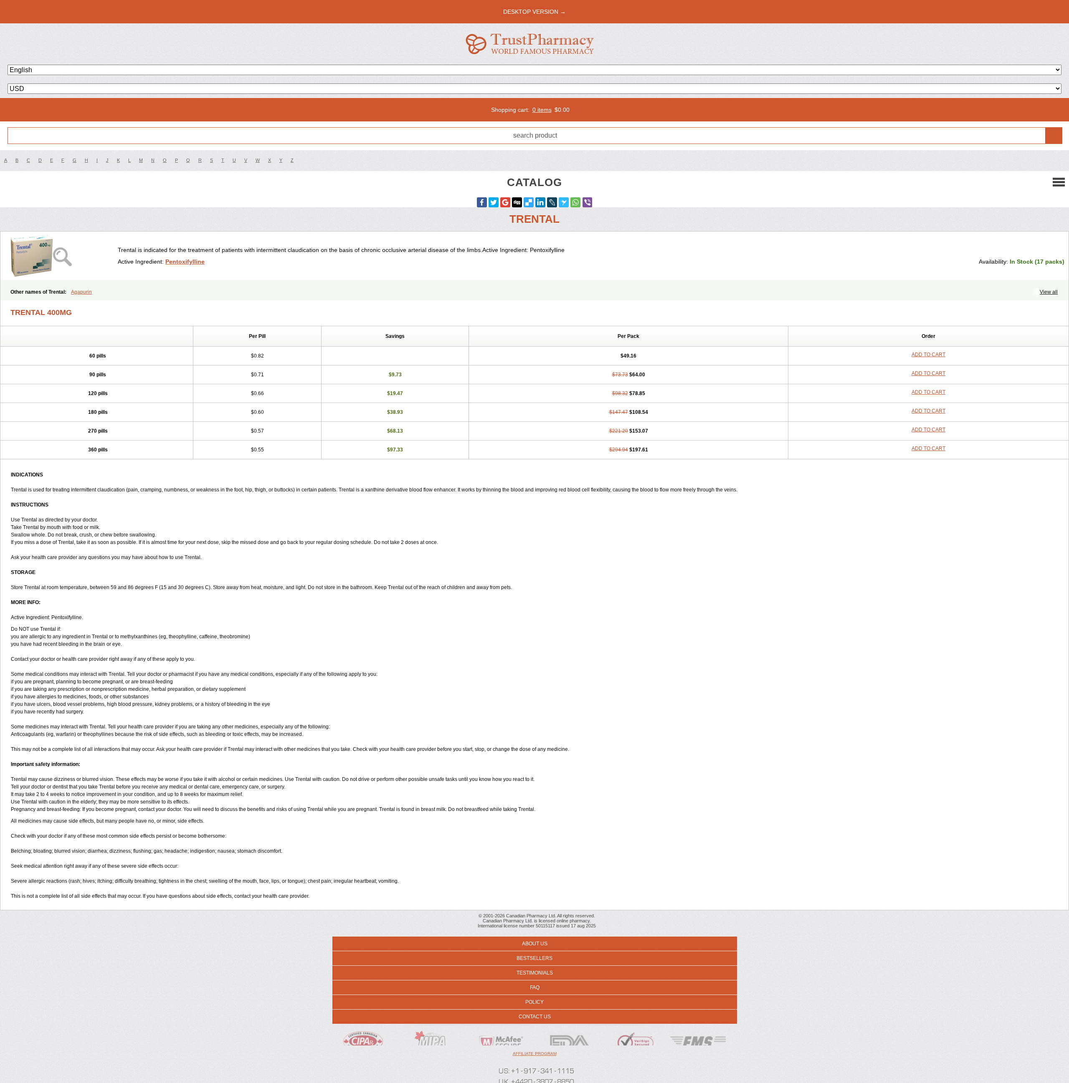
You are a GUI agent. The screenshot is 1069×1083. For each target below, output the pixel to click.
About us (534, 944)
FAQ (535, 987)
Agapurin (81, 292)
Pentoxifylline (185, 261)
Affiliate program (535, 1053)
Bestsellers (534, 958)
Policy (534, 1002)
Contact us (535, 1017)
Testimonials (535, 973)
